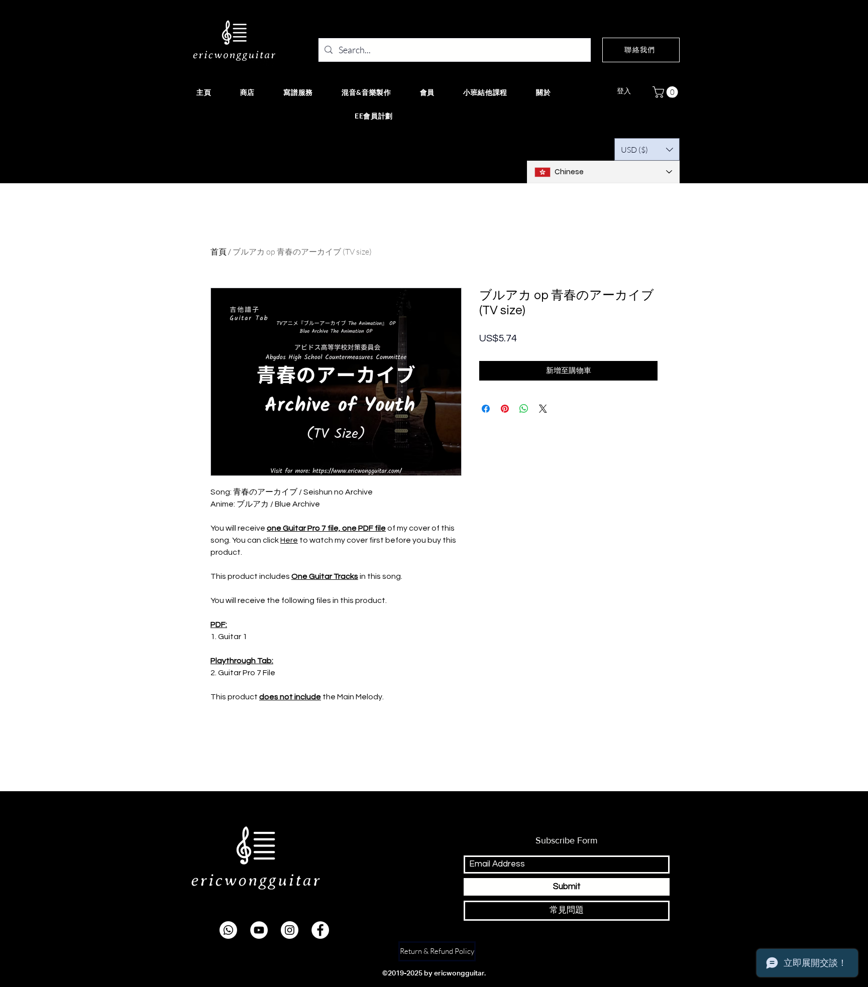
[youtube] (259, 930)
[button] (667, 92)
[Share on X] (543, 409)
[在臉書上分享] (486, 409)
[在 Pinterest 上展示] (505, 409)
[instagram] (289, 930)
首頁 (218, 251)
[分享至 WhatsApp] (524, 409)
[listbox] (647, 149)
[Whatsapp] (228, 930)
